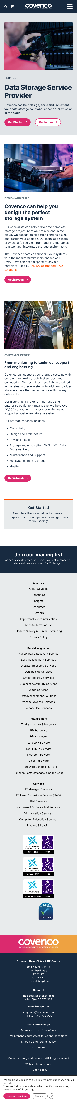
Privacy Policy (38, 637)
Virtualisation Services (38, 813)
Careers (38, 613)
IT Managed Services (38, 789)
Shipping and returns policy (38, 1041)
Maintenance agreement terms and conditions (38, 1035)
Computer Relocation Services (38, 819)
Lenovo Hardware (38, 742)
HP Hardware (38, 736)
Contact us (46, 122)
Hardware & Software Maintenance (38, 807)
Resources (38, 607)
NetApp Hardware (38, 754)
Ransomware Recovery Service (38, 653)
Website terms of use (38, 1064)
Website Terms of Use (38, 625)
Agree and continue (17, 1096)
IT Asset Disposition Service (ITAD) (38, 795)
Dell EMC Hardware (38, 748)
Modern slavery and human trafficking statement (38, 1058)
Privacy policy (38, 1069)
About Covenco (38, 588)
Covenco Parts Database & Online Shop (38, 772)
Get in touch (16, 279)
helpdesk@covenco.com (38, 995)
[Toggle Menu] (70, 6)
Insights (38, 601)
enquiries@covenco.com (38, 1012)
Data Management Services (38, 659)
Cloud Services (38, 690)
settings (29, 1089)
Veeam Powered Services (38, 702)
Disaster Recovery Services (38, 665)
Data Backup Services (38, 671)
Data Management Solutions (38, 696)
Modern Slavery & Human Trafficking (38, 631)
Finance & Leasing (38, 825)
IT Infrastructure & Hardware (38, 724)
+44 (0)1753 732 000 (38, 1015)
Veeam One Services (38, 708)
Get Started (15, 122)
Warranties (38, 1047)
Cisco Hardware (38, 760)
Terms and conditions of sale (39, 1030)
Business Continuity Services (38, 683)
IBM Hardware (38, 730)
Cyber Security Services (38, 677)
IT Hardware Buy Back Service (38, 766)
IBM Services (38, 801)
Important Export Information (38, 619)
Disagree (39, 1096)
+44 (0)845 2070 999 (38, 999)
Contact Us (38, 594)
